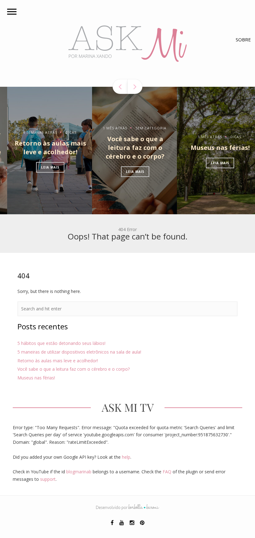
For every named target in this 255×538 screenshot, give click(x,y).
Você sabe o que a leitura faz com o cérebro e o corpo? (128, 147)
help (126, 457)
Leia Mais (43, 167)
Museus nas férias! (213, 147)
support (48, 479)
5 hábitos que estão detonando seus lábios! (61, 343)
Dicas (63, 132)
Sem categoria (143, 128)
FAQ (167, 472)
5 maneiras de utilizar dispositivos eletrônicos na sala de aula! (79, 352)
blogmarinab (78, 472)
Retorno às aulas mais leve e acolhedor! (43, 147)
